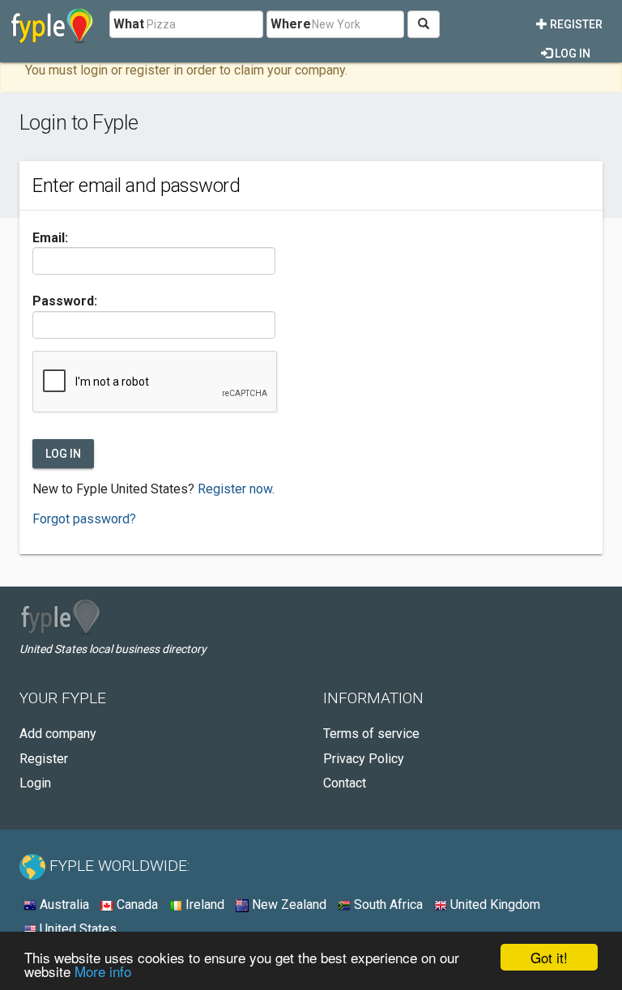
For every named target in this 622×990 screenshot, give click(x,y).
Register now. (236, 489)
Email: (50, 237)
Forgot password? (84, 519)
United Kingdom (493, 904)
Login (35, 783)
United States (76, 929)
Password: (64, 301)
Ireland (203, 904)
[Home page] (52, 24)
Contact (344, 783)
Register (575, 24)
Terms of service (371, 733)
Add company (57, 733)
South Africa (387, 904)
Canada (135, 904)
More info (103, 971)
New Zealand (287, 904)
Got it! (549, 957)
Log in (571, 53)
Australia (62, 904)
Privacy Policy (363, 758)
